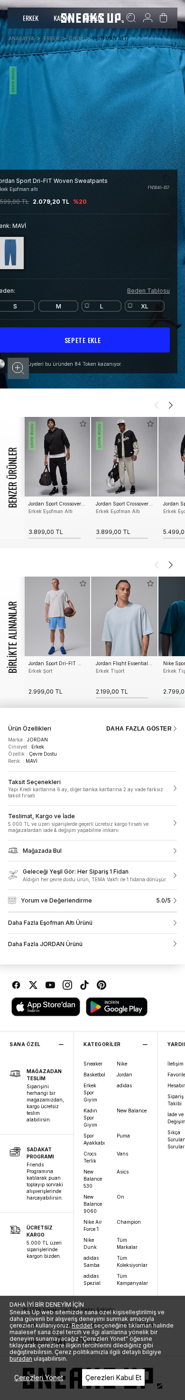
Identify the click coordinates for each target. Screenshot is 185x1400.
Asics (123, 1171)
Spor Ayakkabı (94, 1139)
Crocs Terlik (89, 1157)
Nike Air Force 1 (92, 1225)
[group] (57, 478)
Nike (122, 1063)
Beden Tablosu (148, 290)
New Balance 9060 (92, 1204)
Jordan (124, 1074)
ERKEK (30, 18)
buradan (20, 1358)
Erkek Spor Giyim (90, 1092)
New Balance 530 (92, 1179)
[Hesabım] (147, 18)
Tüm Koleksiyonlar (132, 1261)
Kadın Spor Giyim (90, 1118)
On (120, 1197)
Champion (129, 1222)
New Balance (132, 1110)
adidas (124, 1085)
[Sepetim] (163, 18)
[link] (92, 789)
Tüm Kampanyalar (132, 1279)
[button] (18, 368)
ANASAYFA (21, 38)
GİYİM (76, 38)
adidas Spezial (92, 1279)
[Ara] (131, 18)
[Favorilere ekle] (166, 178)
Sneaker (92, 1063)
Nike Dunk (90, 1243)
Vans (122, 1153)
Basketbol (94, 1074)
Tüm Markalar (127, 1243)
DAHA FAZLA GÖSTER (139, 728)
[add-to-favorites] (83, 424)
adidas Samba (91, 1261)
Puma (123, 1135)
